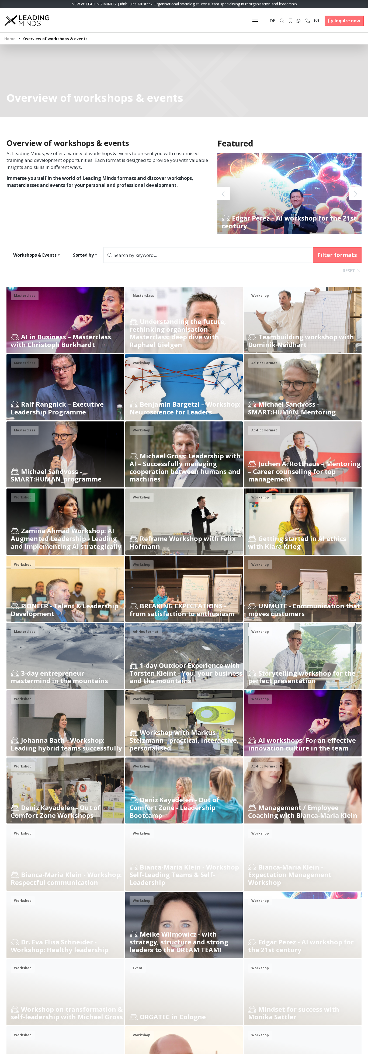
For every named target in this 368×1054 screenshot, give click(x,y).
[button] (355, 193)
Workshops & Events (35, 255)
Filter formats (337, 255)
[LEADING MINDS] (26, 20)
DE (272, 21)
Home (10, 38)
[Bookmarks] (290, 21)
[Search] (282, 21)
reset (349, 271)
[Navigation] (256, 21)
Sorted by (83, 255)
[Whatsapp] (298, 21)
